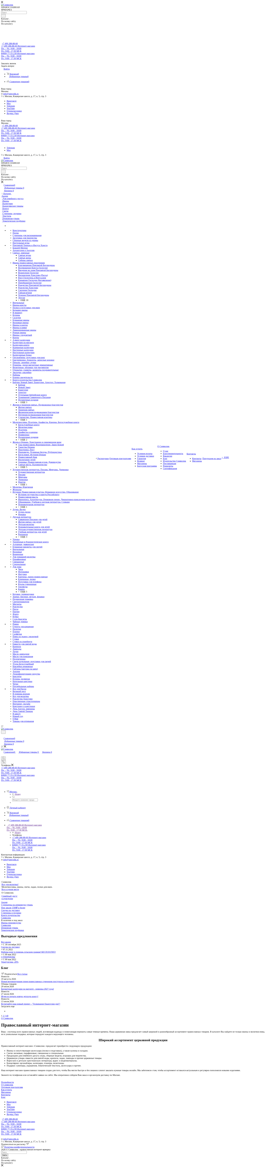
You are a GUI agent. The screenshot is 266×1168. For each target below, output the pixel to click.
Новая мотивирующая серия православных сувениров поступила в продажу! (37, 981)
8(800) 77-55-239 (18, 56)
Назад (18, 794)
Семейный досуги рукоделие (9, 897)
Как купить (6, 1090)
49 (7, 1016)
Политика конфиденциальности (19, 1147)
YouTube (11, 108)
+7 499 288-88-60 (10, 43)
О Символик (7, 1085)
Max (9, 103)
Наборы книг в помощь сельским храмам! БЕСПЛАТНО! (28, 952)
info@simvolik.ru (11, 94)
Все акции (6, 942)
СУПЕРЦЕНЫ (8, 957)
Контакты (5, 1095)
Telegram (11, 106)
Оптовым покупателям (12, 1087)
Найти (4, 1155)
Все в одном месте (10, 889)
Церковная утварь (9, 928)
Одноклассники (14, 111)
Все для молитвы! (10, 884)
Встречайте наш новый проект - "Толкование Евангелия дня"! (30, 1004)
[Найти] (3, 16)
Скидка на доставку (10, 947)
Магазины (6, 1092)
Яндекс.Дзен (13, 113)
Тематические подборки (12, 930)
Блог (3, 1097)
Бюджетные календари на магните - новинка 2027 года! (27, 989)
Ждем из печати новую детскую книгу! (19, 996)
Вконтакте (11, 101)
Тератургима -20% (9, 962)
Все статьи (22, 974)
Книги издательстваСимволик (10, 916)
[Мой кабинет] (2, 735)
